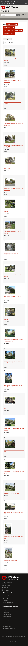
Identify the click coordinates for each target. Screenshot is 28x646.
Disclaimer (17, 641)
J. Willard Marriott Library (7, 582)
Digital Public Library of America (9, 630)
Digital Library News (7, 616)
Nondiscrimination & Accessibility (17, 639)
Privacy (7, 639)
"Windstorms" (11, 24)
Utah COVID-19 (6, 11)
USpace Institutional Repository (9, 618)
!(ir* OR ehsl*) (9, 33)
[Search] (18, 15)
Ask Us (11, 1)
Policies (23, 641)
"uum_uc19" (8, 27)
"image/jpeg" (8, 30)
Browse (7, 1)
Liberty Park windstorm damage (11, 493)
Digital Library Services (7, 595)
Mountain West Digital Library (9, 628)
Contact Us (5, 587)
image (18, 30)
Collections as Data (7, 614)
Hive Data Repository (7, 620)
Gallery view (7, 39)
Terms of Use (5, 600)
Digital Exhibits (6, 612)
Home (2, 1)
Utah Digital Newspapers (8, 610)
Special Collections (7, 597)
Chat (16, 1)
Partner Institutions (7, 626)
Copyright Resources (7, 598)
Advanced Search (24, 15)
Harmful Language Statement (8, 3)
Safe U (11, 641)
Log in (26, 3)
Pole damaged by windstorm (10, 560)
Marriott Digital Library (7, 609)
